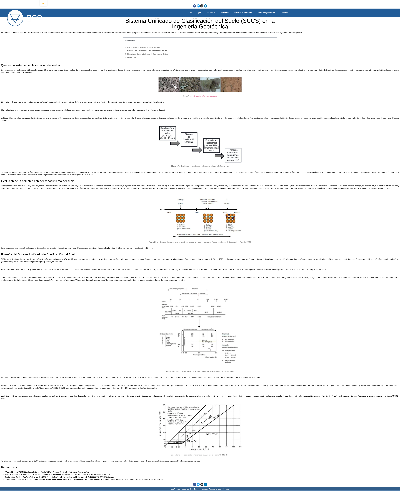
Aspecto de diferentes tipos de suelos (203, 96)
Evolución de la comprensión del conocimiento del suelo (147, 51)
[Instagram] (201, 5)
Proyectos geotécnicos (266, 13)
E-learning (225, 13)
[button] (274, 41)
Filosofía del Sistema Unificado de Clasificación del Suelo (148, 54)
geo (199, 13)
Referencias (131, 57)
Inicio (190, 13)
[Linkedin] (205, 5)
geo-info (210, 13)
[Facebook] (194, 5)
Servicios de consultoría (243, 13)
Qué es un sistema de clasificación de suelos (143, 47)
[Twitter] (198, 5)
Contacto (284, 13)
